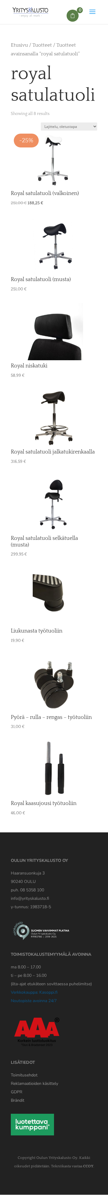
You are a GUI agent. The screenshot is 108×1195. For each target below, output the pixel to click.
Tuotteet (42, 45)
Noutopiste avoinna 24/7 (34, 1001)
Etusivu (19, 45)
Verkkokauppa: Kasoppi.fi (34, 992)
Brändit (17, 1100)
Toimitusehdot (24, 1075)
